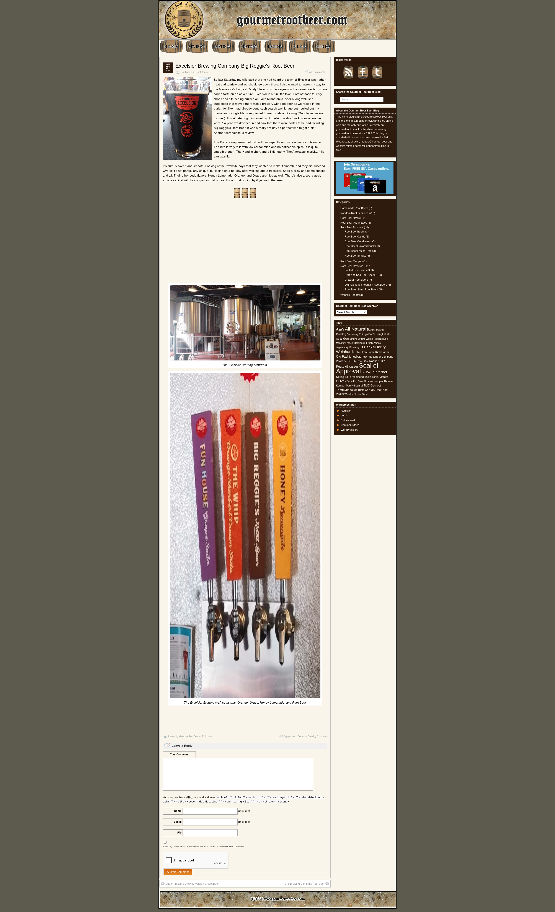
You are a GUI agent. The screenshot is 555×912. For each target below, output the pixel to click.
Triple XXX (364, 389)
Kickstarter (382, 352)
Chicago (363, 334)
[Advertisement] (245, 243)
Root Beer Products (351, 227)
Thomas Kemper (373, 381)
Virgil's (340, 394)
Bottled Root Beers (356, 270)
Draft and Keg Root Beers (194, 72)
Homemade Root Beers (354, 208)
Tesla (367, 376)
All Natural (355, 328)
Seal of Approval (357, 368)
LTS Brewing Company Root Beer (305, 883)
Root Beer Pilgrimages (353, 222)
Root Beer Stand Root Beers (361, 289)
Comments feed (350, 425)
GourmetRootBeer (189, 736)
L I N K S (323, 46)
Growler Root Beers (356, 279)
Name (177, 810)
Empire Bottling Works (361, 338)
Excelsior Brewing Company (312, 736)
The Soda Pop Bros (352, 381)
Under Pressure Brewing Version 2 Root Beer (192, 883)
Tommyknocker (346, 389)
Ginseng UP (356, 347)
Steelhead (358, 376)
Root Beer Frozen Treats (359, 250)
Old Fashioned (346, 356)
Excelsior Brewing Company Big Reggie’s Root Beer (234, 66)
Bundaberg (352, 334)
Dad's (371, 334)
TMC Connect (372, 385)
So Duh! (366, 372)
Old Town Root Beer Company (375, 356)
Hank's (369, 347)
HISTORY (249, 46)
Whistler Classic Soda (355, 394)
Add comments (317, 72)
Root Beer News (350, 217)
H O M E (171, 46)
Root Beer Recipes (351, 261)
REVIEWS (196, 46)
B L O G (300, 46)
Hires (359, 352)
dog (346, 338)
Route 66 (342, 366)
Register (346, 410)
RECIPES (275, 46)
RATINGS (223, 46)
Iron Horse (368, 352)
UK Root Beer (379, 389)
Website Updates (350, 294)
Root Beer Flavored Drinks (360, 246)
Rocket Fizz (377, 361)
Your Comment (179, 754)
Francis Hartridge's (355, 343)
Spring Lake (343, 376)
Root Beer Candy (355, 236)
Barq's (371, 329)
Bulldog (341, 334)
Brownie (379, 329)
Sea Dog (353, 366)
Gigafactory (342, 347)
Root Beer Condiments (358, 241)
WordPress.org (349, 429)
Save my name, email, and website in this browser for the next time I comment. (204, 846)
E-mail (177, 821)
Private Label (350, 361)
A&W (340, 329)
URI (179, 832)
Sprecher (380, 372)
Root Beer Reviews (351, 266)
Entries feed (348, 420)
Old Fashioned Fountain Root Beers (366, 284)
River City (363, 361)
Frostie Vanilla (373, 343)
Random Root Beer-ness (355, 213)
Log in (344, 415)
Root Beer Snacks (355, 255)
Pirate (339, 361)
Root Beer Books (355, 231)
